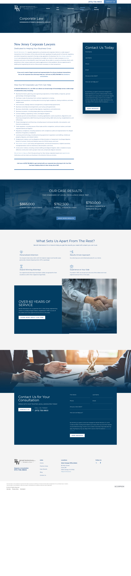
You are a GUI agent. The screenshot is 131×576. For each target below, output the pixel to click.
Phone (87, 63)
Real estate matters (21, 143)
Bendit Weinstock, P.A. (20, 52)
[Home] (26, 9)
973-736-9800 (20, 470)
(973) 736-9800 (95, 2)
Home (41, 463)
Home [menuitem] (48, 8)
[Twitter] (96, 463)
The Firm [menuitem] (57, 8)
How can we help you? (91, 81)
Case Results (43, 469)
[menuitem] (9, 489)
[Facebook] (100, 463)
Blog (41, 472)
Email (87, 70)
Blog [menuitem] (108, 8)
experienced (65, 153)
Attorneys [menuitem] (71, 8)
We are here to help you (21, 153)
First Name (88, 51)
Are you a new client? (91, 76)
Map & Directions (66, 471)
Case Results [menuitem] (96, 8)
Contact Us (43, 475)
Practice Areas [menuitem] (82, 8)
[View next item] (71, 213)
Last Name (88, 57)
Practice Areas (44, 466)
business (66, 58)
